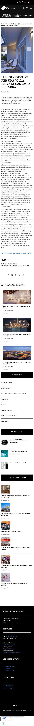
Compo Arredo (6, 410)
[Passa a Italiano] (28, 2)
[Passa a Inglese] (25, 2)
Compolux (5, 421)
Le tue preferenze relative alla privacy (14, 717)
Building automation (9, 416)
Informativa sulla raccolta (7, 720)
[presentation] (5, 49)
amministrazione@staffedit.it (12, 652)
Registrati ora (9, 685)
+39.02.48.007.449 (11, 636)
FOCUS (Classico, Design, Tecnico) (13, 393)
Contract (9, 24)
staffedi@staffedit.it (9, 645)
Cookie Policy (9, 687)
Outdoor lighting (9, 264)
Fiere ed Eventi (6, 382)
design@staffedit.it (8, 649)
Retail (3, 404)
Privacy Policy (9, 689)
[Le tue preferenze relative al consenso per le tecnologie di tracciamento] (3, 724)
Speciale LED (6, 388)
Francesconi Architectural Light (15, 266)
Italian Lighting (10, 666)
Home (3, 24)
